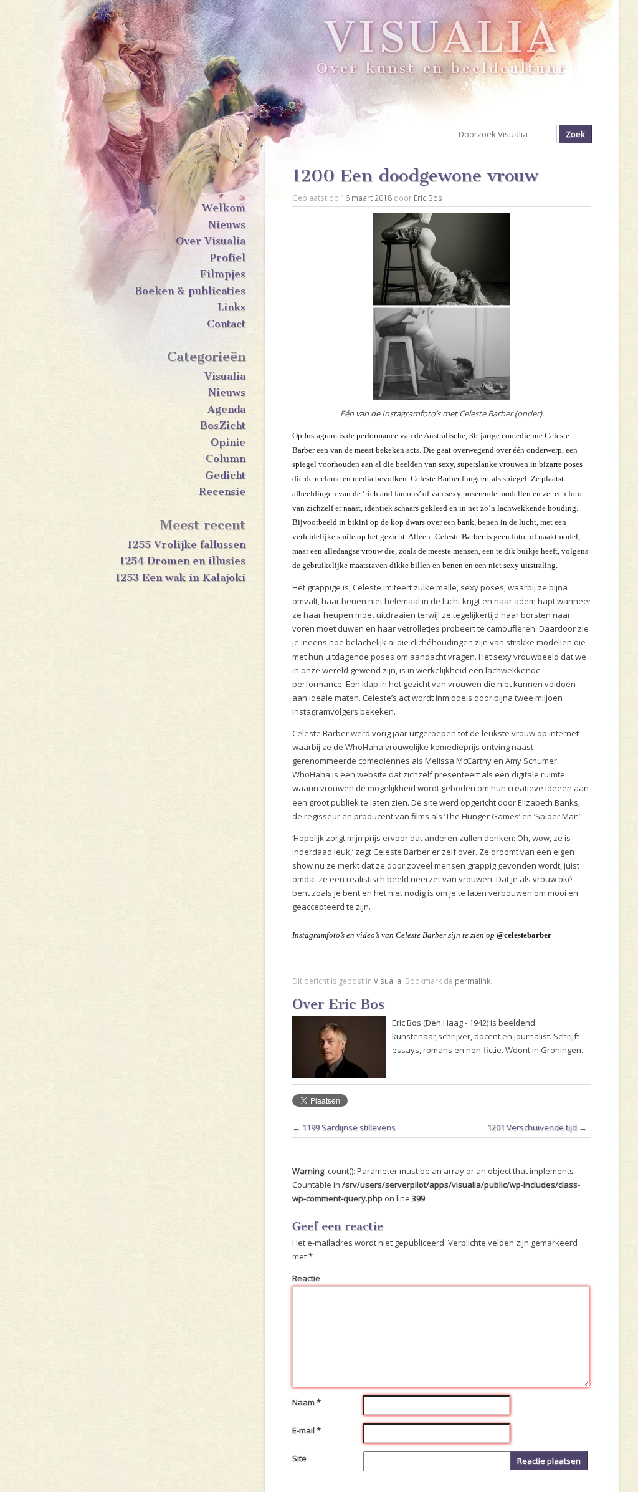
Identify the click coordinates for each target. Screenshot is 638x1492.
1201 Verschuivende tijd (537, 1127)
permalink (472, 981)
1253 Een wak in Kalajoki (180, 577)
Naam (306, 1402)
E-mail (306, 1430)
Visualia (224, 376)
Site (299, 1458)
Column (225, 458)
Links (231, 307)
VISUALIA (442, 49)
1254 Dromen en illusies (182, 560)
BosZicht (222, 425)
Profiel (227, 257)
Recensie (222, 491)
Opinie (228, 442)
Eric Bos (428, 198)
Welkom (223, 207)
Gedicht (225, 475)
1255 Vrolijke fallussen (186, 544)
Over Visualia (210, 240)
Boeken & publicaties (190, 291)
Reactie (306, 1278)
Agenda (226, 409)
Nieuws (226, 224)
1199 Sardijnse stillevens (344, 1127)
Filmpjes (222, 273)
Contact (226, 323)
